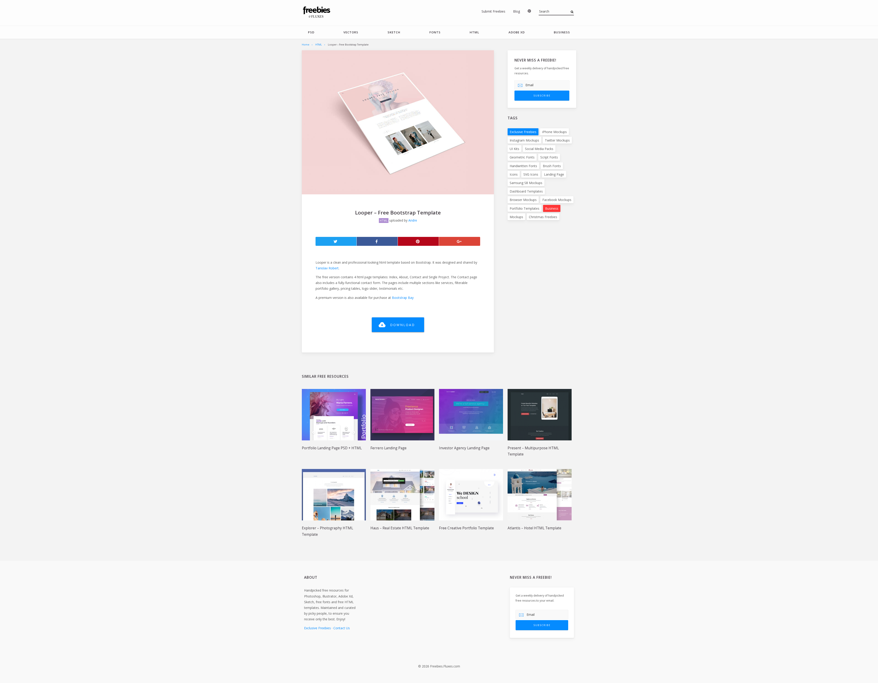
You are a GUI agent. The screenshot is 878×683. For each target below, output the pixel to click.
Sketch (394, 32)
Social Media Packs (539, 149)
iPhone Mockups (554, 132)
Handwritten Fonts (523, 166)
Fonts (435, 32)
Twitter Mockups (557, 140)
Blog (516, 11)
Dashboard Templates (526, 191)
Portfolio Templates (524, 208)
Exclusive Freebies (523, 132)
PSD (311, 32)
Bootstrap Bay (403, 297)
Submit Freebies (493, 11)
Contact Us (341, 628)
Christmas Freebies (543, 217)
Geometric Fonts (522, 157)
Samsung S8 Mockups (526, 183)
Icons (514, 174)
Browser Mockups (523, 200)
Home (305, 44)
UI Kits (514, 149)
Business (562, 32)
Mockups (516, 217)
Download (402, 325)
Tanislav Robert (327, 268)
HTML (474, 32)
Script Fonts (549, 157)
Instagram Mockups (524, 140)
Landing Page (554, 174)
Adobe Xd (517, 32)
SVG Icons (530, 174)
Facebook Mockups (556, 200)
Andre (412, 220)
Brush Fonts (552, 166)
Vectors (350, 32)
